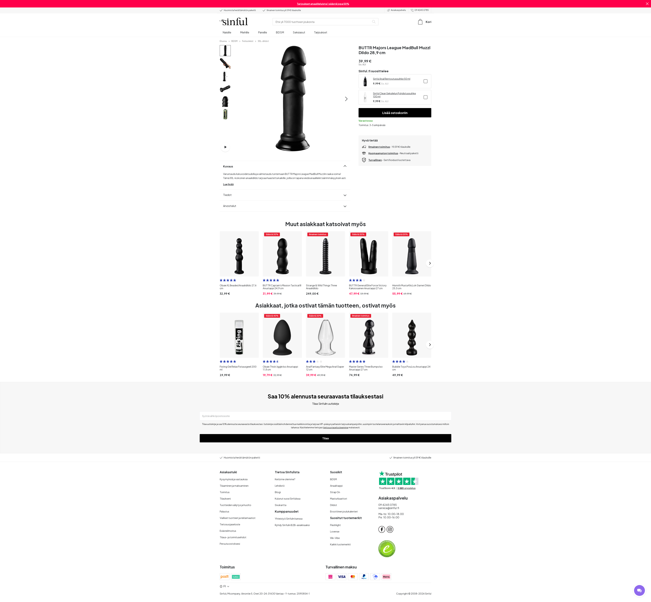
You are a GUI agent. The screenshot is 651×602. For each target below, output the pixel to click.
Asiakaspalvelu (398, 10)
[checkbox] (425, 81)
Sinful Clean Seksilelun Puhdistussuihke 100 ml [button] (394, 95)
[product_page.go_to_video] (225, 147)
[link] (223, 40)
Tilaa (325, 438)
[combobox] (322, 21)
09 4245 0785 (422, 10)
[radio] (221, 280)
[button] (647, 3)
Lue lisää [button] (228, 184)
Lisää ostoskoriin (395, 113)
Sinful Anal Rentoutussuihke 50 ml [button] (391, 78)
